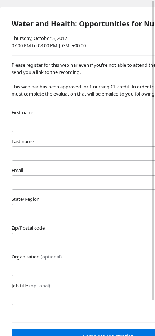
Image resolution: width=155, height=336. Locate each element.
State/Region (26, 199)
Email (17, 170)
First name (23, 112)
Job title (31, 285)
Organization (37, 256)
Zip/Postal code (28, 228)
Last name (23, 141)
